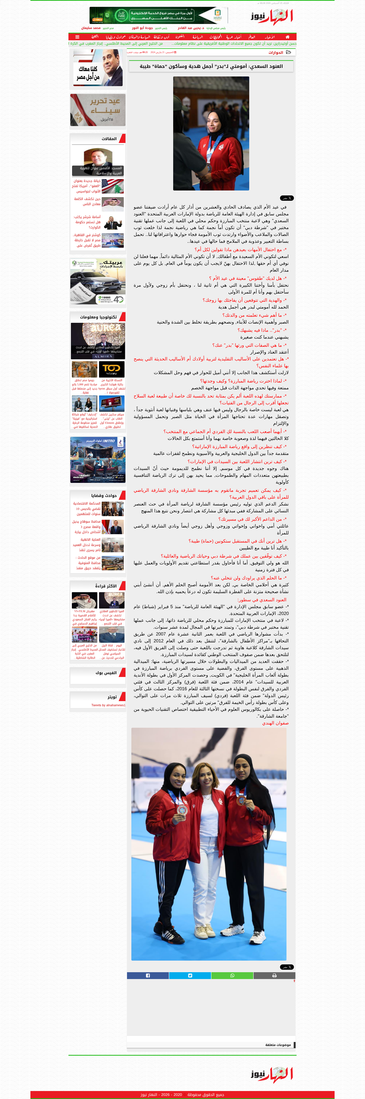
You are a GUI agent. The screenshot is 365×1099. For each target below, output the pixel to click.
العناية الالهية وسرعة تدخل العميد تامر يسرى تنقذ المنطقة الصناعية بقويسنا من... (99, 545)
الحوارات (276, 52)
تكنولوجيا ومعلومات (98, 317)
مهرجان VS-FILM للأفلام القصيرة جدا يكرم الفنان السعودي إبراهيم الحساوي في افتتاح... (84, 619)
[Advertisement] (267, 1009)
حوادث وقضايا (104, 495)
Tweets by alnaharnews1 (108, 705)
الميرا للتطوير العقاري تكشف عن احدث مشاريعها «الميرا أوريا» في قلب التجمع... (112, 617)
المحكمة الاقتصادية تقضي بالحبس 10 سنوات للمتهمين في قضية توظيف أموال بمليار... (99, 509)
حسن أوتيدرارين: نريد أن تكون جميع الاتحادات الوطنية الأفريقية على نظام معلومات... (234, 44)
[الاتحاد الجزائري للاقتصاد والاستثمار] (97, 111)
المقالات (109, 138)
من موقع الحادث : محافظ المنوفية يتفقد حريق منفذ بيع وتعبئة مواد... (100, 563)
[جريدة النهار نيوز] (97, 282)
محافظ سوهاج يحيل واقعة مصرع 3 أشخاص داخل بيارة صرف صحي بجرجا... (98, 527)
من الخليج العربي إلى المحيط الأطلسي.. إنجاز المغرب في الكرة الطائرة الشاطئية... (102, 44)
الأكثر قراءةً (106, 586)
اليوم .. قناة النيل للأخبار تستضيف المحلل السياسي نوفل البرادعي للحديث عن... (112, 651)
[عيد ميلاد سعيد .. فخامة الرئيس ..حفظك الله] (97, 68)
